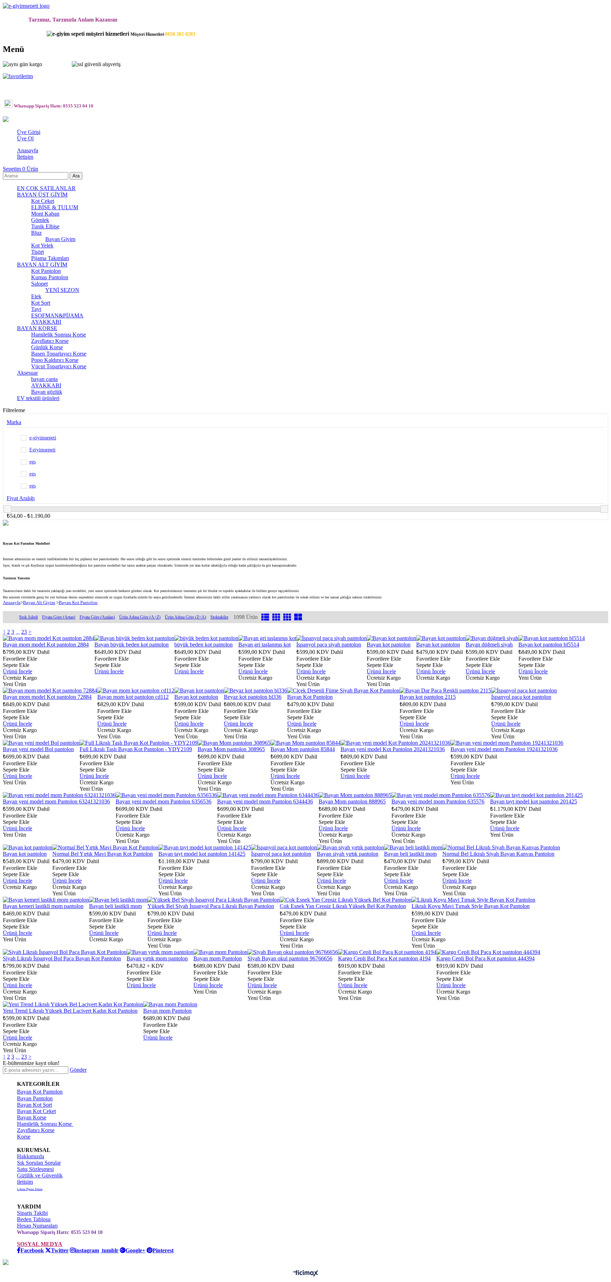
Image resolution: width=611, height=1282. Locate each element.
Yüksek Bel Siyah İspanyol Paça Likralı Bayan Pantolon (210, 906)
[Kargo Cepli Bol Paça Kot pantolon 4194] (387, 952)
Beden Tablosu (34, 1219)
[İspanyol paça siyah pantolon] (331, 638)
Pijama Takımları (50, 258)
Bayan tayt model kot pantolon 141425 (201, 854)
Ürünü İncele (17, 671)
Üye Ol (25, 138)
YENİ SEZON (62, 290)
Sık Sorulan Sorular (39, 1163)
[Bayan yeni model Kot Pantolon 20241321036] (395, 743)
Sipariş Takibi (32, 1213)
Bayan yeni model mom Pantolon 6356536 (163, 801)
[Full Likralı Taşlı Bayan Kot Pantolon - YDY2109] (139, 743)
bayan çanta (44, 379)
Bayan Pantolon (35, 1098)
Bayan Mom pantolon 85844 (302, 749)
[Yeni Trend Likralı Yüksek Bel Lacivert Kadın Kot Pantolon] (73, 1004)
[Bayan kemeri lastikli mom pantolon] (46, 900)
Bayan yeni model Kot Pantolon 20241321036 (393, 749)
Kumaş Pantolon (49, 277)
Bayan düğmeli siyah (489, 645)
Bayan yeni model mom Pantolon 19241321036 (504, 749)
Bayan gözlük (46, 392)
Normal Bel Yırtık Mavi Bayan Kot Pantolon (102, 854)
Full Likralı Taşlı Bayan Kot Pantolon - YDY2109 (136, 749)
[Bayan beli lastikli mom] (413, 847)
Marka (14, 422)
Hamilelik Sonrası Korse (58, 335)
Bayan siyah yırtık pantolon (347, 854)
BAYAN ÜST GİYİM (42, 195)
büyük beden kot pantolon (203, 645)
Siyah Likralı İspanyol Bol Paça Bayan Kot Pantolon (62, 958)
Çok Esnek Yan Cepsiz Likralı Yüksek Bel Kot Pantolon (343, 906)
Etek (36, 296)
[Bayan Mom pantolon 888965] (355, 795)
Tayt (36, 309)
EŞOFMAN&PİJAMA (57, 315)
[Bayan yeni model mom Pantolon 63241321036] (59, 795)
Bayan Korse (31, 1117)
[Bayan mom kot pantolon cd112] (135, 690)
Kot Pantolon (46, 271)
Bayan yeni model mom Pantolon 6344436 (265, 801)
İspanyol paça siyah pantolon (328, 645)
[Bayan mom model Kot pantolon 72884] (50, 690)
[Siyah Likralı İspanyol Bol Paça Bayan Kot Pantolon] (65, 952)
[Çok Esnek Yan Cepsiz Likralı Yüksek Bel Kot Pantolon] (346, 900)
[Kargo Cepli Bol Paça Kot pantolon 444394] (488, 952)
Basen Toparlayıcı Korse (58, 354)
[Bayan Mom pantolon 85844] (305, 743)
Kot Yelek (42, 245)
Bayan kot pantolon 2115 (428, 697)
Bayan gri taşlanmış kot (264, 645)
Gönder (78, 1070)
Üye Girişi (28, 132)
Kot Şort (40, 303)
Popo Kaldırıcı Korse (54, 360)
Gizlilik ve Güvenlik (40, 1175)
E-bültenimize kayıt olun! (31, 1063)
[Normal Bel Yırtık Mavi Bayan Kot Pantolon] (105, 847)
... (18, 632)
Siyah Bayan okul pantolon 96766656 (290, 958)
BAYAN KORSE (37, 328)
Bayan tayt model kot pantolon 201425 (533, 801)
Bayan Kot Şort (34, 1105)
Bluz (36, 233)
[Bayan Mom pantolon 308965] (234, 743)
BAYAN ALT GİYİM (42, 265)
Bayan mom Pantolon (217, 958)
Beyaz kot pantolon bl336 (252, 697)
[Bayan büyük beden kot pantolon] (134, 638)
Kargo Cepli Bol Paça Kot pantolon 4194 (384, 958)
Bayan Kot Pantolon (310, 697)
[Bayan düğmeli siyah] (492, 638)
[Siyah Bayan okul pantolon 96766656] (293, 952)
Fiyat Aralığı (21, 498)
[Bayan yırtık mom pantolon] (160, 952)
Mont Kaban (45, 214)
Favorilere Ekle (20, 659)
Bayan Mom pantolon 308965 (231, 749)
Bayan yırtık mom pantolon (157, 958)
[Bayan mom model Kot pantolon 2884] (48, 638)
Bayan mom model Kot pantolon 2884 (46, 645)
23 (24, 632)
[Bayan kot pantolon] (391, 638)
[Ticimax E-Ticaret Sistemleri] (305, 1273)
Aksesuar (27, 373)
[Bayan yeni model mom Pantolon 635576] (440, 795)
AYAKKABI (46, 322)
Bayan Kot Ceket (36, 1111)
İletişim (25, 157)
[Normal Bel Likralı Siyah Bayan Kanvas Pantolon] (501, 847)
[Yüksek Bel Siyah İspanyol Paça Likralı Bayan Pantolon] (213, 900)
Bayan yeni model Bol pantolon (38, 749)
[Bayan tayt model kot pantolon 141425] (204, 847)
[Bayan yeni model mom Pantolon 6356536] (166, 795)
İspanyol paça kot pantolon (521, 697)
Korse (23, 1137)
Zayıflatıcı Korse (50, 341)
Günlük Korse (47, 347)
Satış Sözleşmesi (35, 1169)
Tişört (37, 252)
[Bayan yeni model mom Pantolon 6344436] (268, 795)
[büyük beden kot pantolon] (206, 638)
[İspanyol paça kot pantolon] (524, 690)
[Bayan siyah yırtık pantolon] (350, 847)
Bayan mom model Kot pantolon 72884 (47, 697)
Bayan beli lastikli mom (410, 854)
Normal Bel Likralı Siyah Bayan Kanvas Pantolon (498, 854)
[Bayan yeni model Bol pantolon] (41, 743)
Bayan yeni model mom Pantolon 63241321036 (56, 801)
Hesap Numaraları (37, 1226)
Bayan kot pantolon (389, 645)
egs (32, 461)
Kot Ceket (42, 201)
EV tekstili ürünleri (38, 398)
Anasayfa (27, 150)
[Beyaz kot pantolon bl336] (255, 690)
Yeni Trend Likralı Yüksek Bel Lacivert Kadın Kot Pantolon (70, 1011)
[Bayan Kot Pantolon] (343, 690)
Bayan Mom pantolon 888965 (352, 801)
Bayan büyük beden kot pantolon (131, 645)
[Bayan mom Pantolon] (220, 952)
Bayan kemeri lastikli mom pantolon (43, 906)
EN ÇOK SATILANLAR (46, 188)
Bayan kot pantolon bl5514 (548, 645)
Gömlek (40, 220)
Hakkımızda (30, 1156)
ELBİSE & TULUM (54, 207)
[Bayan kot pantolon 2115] (445, 690)
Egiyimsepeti (42, 449)
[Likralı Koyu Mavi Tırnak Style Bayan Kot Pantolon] (473, 900)
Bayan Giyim (60, 239)
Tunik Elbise (45, 226)
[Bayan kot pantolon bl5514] (551, 638)
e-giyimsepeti (42, 437)
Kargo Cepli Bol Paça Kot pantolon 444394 (485, 958)
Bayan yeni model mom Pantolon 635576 (437, 801)
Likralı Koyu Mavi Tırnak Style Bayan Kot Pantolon (471, 906)
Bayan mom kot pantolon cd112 (133, 697)
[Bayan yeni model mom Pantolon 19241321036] (506, 743)
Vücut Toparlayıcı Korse (58, 366)
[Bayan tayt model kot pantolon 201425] (536, 795)
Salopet (39, 284)
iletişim (25, 1182)
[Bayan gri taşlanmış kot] (267, 638)
